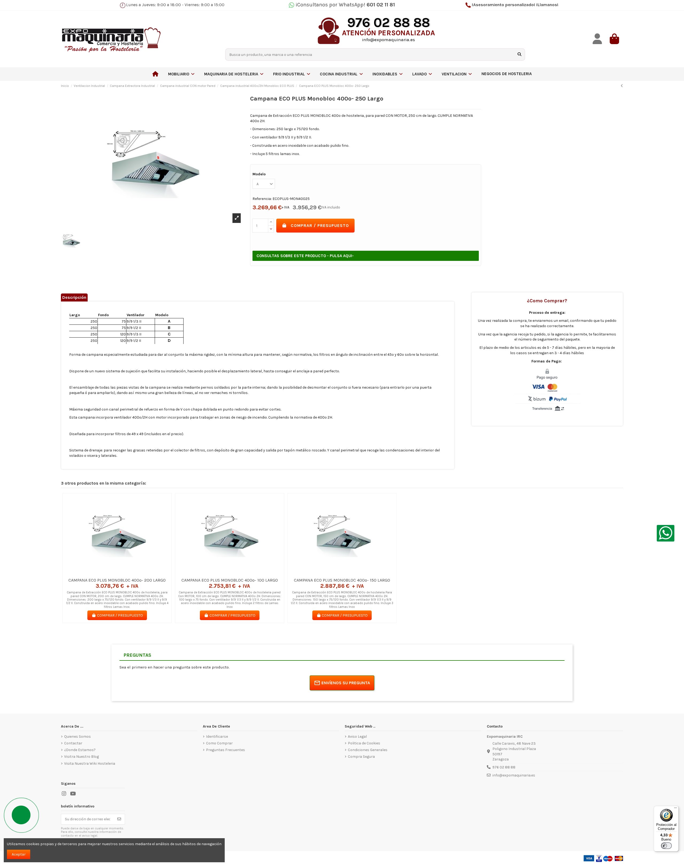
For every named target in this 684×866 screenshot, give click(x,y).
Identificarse (217, 736)
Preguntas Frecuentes (225, 750)
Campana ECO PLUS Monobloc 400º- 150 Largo (342, 580)
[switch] (666, 845)
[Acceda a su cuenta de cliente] (597, 38)
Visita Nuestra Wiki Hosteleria (89, 763)
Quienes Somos (77, 736)
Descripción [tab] (74, 297)
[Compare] (117, 573)
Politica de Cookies (364, 743)
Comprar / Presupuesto (320, 225)
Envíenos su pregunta (345, 682)
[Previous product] (622, 86)
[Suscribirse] (119, 819)
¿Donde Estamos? (80, 750)
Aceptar (19, 854)
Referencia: (262, 198)
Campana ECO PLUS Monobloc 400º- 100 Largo (229, 580)
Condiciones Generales (367, 750)
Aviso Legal (357, 736)
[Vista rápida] (125, 573)
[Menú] (675, 809)
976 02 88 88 (503, 767)
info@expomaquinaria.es (513, 775)
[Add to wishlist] (109, 573)
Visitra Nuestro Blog (81, 756)
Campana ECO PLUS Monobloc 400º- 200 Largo (117, 580)
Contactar (73, 743)
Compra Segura (361, 756)
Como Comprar (219, 743)
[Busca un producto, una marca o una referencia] (519, 54)
